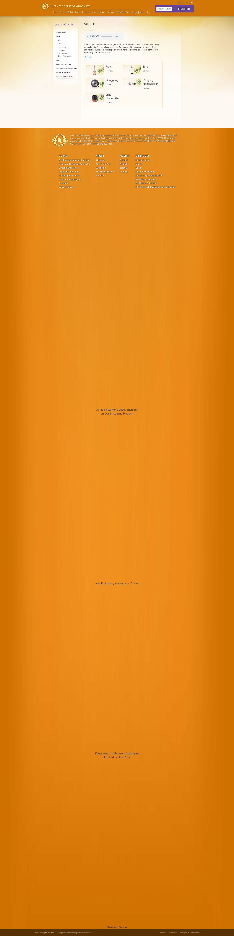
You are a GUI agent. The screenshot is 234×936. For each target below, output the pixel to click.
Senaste (100, 160)
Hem (55, 12)
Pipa (108, 66)
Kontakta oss (163, 932)
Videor (94, 12)
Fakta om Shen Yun (68, 171)
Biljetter (184, 8)
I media (100, 175)
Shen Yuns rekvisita (145, 179)
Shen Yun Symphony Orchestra (74, 163)
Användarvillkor (173, 932)
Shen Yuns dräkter (145, 171)
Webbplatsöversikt (195, 932)
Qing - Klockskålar (112, 96)
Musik (139, 163)
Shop (148, 12)
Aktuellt (124, 155)
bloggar (123, 167)
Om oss (62, 12)
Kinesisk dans (142, 160)
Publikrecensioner (105, 171)
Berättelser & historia (146, 183)
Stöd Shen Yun (123, 12)
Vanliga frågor (66, 186)
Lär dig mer (111, 12)
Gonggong (112, 80)
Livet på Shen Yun (68, 167)
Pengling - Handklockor (150, 82)
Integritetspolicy (183, 932)
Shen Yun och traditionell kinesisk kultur (155, 186)
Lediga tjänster (138, 12)
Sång (138, 167)
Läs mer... (109, 71)
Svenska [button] (188, 2)
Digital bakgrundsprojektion (149, 175)
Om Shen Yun (103, 163)
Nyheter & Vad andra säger (78, 12)
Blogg (102, 12)
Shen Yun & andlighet (69, 179)
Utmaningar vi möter (69, 175)
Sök (181, 2)
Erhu (146, 66)
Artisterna (63, 183)
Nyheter (124, 160)
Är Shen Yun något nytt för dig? (74, 160)
